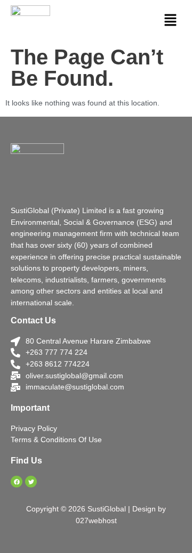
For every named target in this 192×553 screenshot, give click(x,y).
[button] (170, 20)
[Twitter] (31, 481)
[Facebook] (16, 481)
